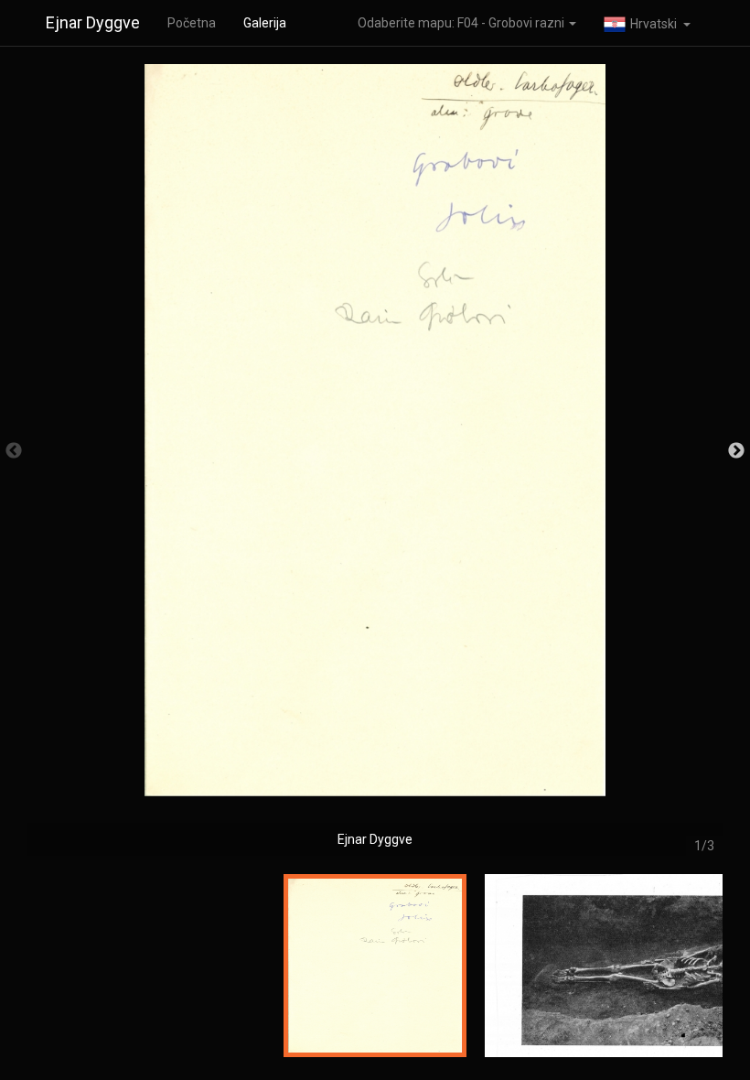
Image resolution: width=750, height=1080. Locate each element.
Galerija (264, 23)
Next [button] (736, 451)
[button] (647, 23)
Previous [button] (14, 451)
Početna (191, 23)
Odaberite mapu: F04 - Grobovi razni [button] (462, 23)
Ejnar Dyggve (93, 22)
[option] (375, 460)
